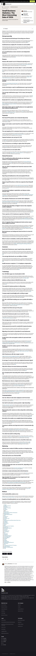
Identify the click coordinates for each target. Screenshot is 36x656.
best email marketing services (19, 467)
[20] (26, 218)
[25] (6, 284)
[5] (13, 76)
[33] (25, 370)
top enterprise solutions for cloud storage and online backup (16, 342)
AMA (5, 548)
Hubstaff (5, 522)
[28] (8, 304)
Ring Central (6, 541)
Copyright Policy (3, 631)
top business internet (23, 442)
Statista (5, 517)
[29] (20, 309)
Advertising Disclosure (4, 633)
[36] (18, 393)
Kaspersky (6, 527)
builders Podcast (20, 624)
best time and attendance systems (27, 219)
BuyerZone (19, 622)
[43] (18, 462)
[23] (3, 261)
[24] (19, 269)
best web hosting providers (19, 384)
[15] (26, 151)
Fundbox (5, 509)
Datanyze (6, 534)
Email (5, 582)
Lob (5, 544)
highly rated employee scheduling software (22, 243)
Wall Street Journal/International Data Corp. (12, 520)
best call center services (8, 404)
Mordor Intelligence (8, 527)
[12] (5, 134)
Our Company (20, 603)
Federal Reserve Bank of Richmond (10, 512)
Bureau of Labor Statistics (9, 526)
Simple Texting (7, 546)
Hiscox (5, 524)
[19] (32, 211)
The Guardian (6, 530)
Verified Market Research (9, 542)
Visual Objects (6, 537)
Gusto (5, 508)
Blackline (6, 506)
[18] (16, 203)
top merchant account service (18, 134)
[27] (20, 296)
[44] (26, 473)
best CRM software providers (23, 351)
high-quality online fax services (25, 436)
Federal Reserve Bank (8, 514)
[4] (2, 70)
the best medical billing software (8, 497)
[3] (18, 64)
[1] (27, 42)
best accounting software (26, 64)
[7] (4, 90)
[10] (22, 111)
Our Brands (20, 618)
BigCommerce (6, 513)
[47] (13, 502)
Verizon (5, 529)
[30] (8, 341)
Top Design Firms (7, 536)
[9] (2, 102)
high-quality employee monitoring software (10, 201)
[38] (31, 416)
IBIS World (6, 543)
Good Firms (6, 531)
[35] (23, 390)
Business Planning (4, 615)
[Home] (7, 4)
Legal (2, 618)
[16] (11, 162)
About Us (19, 604)
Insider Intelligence (7, 535)
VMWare (5, 521)
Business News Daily (21, 620)
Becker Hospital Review (8, 547)
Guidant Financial (7, 505)
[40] (11, 429)
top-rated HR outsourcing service (22, 185)
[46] (23, 496)
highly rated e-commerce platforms (17, 152)
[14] (6, 146)
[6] (6, 85)
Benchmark (6, 523)
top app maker (26, 277)
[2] (15, 57)
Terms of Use (3, 627)
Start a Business (3, 604)
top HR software (27, 161)
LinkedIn (8, 582)
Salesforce (6, 516)
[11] (7, 120)
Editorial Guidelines (26, 22)
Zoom (5, 539)
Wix (4, 515)
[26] (30, 291)
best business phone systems (19, 429)
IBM (5, 525)
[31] (29, 358)
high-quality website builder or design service (13, 391)
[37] (12, 400)
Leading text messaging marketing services (17, 482)
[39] (13, 421)
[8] (32, 95)
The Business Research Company (10, 545)
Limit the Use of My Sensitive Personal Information (7, 625)
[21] (21, 229)
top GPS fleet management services (17, 304)
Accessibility (3, 629)
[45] (8, 482)
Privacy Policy (3, 620)
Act (4, 532)
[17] (8, 188)
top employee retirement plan (12, 83)
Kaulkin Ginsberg (7, 507)
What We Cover (4, 603)
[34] (5, 377)
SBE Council (6, 511)
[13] (5, 140)
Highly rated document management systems (10, 356)
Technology (3, 613)
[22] (3, 254)
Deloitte (5, 538)
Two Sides (6, 528)
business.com (6, 518)
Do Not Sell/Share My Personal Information (8, 622)
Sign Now (6, 533)
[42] (29, 441)
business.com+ (4, 597)
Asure (5, 519)
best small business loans (10, 112)
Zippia (5, 504)
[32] (15, 364)
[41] (10, 436)
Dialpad (5, 540)
